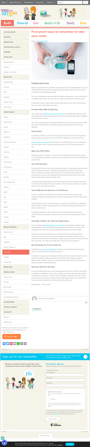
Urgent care (7, 262)
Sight (5, 192)
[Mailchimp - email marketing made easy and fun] (55, 426)
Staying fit (8, 312)
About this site (14, 2)
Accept (70, 444)
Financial (22, 23)
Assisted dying (8, 82)
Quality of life (52, 23)
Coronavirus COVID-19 (12, 47)
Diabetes (6, 132)
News (83, 23)
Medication (8, 267)
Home (3, 2)
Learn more (54, 414)
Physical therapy (10, 307)
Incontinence (8, 162)
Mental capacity (8, 292)
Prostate (6, 187)
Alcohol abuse (9, 32)
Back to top (45, 436)
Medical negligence (10, 247)
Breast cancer (8, 122)
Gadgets (6, 147)
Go (86, 2)
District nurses (8, 232)
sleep (5, 202)
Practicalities (8, 107)
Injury (5, 172)
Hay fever (7, 152)
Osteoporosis (9, 302)
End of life (8, 77)
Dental (6, 127)
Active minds (8, 277)
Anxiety (6, 282)
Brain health (7, 287)
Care (36, 23)
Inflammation (8, 167)
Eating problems (9, 62)
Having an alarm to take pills (40, 142)
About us (50, 2)
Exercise (6, 317)
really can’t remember (49, 249)
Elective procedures (10, 142)
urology (6, 222)
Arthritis (7, 37)
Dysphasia (7, 137)
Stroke (6, 212)
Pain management (9, 182)
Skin (5, 197)
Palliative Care (8, 102)
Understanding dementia (11, 297)
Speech (6, 207)
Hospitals (6, 242)
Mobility (6, 177)
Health (7, 23)
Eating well (8, 57)
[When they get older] (9, 16)
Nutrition (6, 67)
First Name (49, 378)
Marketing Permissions (55, 392)
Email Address (51, 372)
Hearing (6, 157)
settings (60, 445)
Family (71, 23)
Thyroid (6, 217)
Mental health (9, 272)
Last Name (49, 383)
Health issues (9, 112)
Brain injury (8, 42)
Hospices (6, 97)
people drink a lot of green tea (53, 114)
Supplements (8, 322)
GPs (5, 237)
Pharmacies (7, 252)
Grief (5, 92)
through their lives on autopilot (54, 225)
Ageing (6, 117)
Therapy (6, 257)
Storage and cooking (10, 72)
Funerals (6, 87)
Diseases (7, 52)
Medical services (10, 227)
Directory (40, 2)
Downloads (28, 2)
